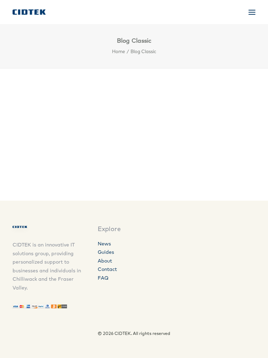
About (105, 261)
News (104, 244)
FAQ (103, 278)
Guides (106, 252)
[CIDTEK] (29, 12)
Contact (107, 269)
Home (118, 51)
